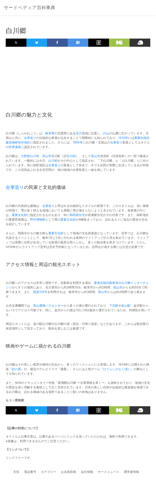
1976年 (123, 138)
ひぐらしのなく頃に (117, 369)
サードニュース (108, 472)
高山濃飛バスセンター (48, 305)
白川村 (34, 156)
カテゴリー (48, 472)
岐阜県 (49, 133)
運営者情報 (131, 472)
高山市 (46, 156)
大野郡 (25, 156)
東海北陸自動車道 (106, 283)
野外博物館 (37, 219)
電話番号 (30, 472)
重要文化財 (19, 215)
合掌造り (30, 138)
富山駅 (126, 305)
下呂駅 (113, 305)
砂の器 (16, 369)
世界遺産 (15, 147)
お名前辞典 (68, 472)
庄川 (79, 133)
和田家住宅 (77, 215)
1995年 (78, 142)
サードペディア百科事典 (29, 7)
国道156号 (40, 292)
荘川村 (71, 156)
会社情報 (87, 472)
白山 (106, 133)
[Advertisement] (78, 77)
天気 (16, 472)
